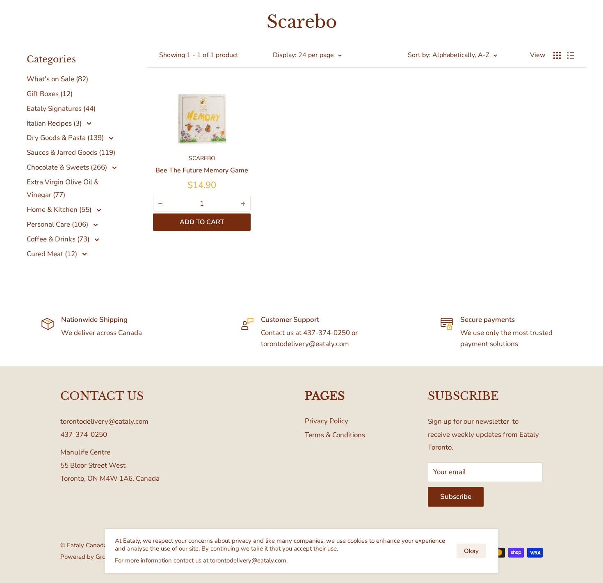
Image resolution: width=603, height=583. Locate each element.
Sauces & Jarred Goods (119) (71, 152)
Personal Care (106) (58, 224)
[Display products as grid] (557, 55)
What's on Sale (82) (57, 79)
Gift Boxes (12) (50, 94)
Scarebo (202, 158)
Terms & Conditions (335, 435)
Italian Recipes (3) (55, 123)
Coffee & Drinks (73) (59, 239)
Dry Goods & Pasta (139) (66, 137)
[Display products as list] (570, 55)
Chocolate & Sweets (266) (68, 167)
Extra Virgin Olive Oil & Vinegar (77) (63, 188)
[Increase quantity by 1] (243, 203)
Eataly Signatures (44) (61, 108)
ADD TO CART (202, 222)
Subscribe (455, 496)
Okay (471, 551)
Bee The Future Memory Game (201, 170)
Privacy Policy (326, 421)
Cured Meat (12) (53, 254)
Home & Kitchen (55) (60, 209)
